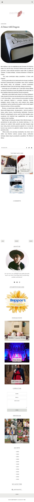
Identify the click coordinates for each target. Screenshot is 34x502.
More (31, 241)
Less (3, 241)
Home (16, 241)
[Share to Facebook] (26, 148)
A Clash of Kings (10, 72)
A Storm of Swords (21, 72)
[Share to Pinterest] (31, 148)
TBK (25, 499)
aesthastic (15, 499)
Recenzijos (4, 147)
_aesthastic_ (17, 489)
